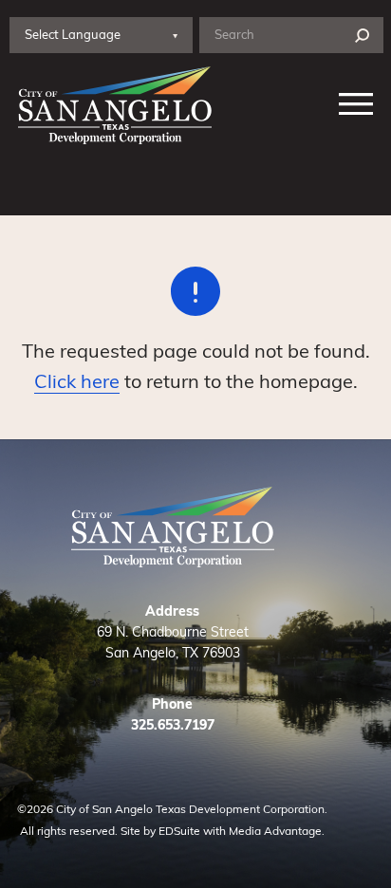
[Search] (362, 35)
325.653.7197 (172, 724)
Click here (77, 380)
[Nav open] (356, 105)
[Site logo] (111, 105)
